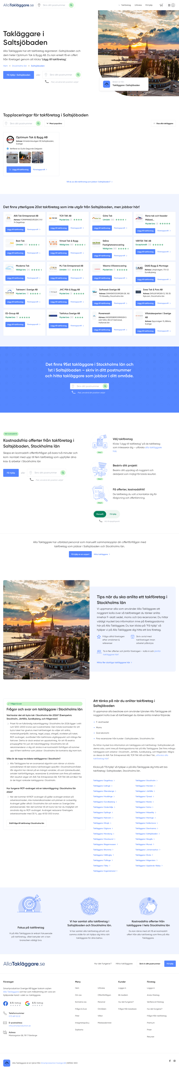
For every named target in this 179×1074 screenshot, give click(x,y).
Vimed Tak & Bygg (68, 241)
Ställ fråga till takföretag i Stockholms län (26, 823)
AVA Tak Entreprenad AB (26, 215)
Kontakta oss (80, 1002)
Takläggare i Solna (143, 807)
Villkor (100, 1016)
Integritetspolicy (82, 1023)
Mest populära (56, 123)
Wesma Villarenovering (114, 265)
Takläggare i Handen (144, 786)
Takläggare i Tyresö (144, 796)
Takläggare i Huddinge (103, 796)
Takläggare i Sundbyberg (104, 802)
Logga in (122, 988)
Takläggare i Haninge (145, 818)
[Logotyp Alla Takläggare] (24, 964)
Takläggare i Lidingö (101, 786)
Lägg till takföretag (20, 169)
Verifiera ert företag (155, 1002)
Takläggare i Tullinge (102, 860)
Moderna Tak (22, 265)
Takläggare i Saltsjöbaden (147, 834)
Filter (77, 1016)
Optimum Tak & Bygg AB (32, 137)
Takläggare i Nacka (144, 802)
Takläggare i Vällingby (102, 855)
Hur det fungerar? (103, 963)
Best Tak (20, 241)
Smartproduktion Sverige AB (53, 1063)
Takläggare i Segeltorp (103, 780)
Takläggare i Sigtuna (102, 828)
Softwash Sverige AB (109, 289)
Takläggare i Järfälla (144, 791)
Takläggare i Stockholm (146, 780)
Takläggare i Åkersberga (103, 791)
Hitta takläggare (101, 554)
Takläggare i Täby (100, 866)
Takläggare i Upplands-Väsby (148, 866)
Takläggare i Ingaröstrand (104, 871)
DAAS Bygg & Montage (156, 265)
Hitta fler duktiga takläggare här (113, 662)
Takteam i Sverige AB (27, 289)
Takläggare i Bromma (102, 850)
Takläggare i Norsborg (102, 834)
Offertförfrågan (104, 995)
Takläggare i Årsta (143, 855)
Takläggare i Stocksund (103, 839)
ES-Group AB (12, 313)
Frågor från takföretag (157, 1016)
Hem (77, 988)
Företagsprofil (39, 169)
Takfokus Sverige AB (69, 313)
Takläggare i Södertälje (103, 807)
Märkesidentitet (104, 1023)
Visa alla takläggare (164, 123)
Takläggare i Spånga (102, 812)
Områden (102, 1009)
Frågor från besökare (127, 1009)
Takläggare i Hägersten (146, 860)
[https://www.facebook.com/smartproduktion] (170, 1061)
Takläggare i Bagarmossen (104, 844)
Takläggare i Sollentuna (146, 823)
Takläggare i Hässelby (145, 812)
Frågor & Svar (81, 1009)
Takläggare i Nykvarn (102, 818)
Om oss (78, 995)
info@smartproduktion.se (20, 1026)
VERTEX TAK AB (143, 241)
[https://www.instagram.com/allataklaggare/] (174, 1061)
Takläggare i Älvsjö (101, 823)
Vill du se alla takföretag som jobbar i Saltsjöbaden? (88, 182)
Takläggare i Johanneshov (147, 850)
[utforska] (100, 444)
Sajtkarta (79, 1029)
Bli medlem (123, 995)
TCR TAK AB (65, 215)
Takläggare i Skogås (144, 839)
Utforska (138, 5)
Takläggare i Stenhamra (146, 828)
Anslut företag (153, 995)
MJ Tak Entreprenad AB (71, 265)
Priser (149, 1029)
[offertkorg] (100, 494)
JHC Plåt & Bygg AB (69, 289)
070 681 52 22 (14, 1016)
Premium (151, 1023)
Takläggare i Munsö (144, 844)
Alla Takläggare (11, 992)
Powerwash (104, 313)
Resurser (150, 1036)
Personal (101, 1002)
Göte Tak (107, 215)
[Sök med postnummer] (71, 5)
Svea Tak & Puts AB (153, 289)
